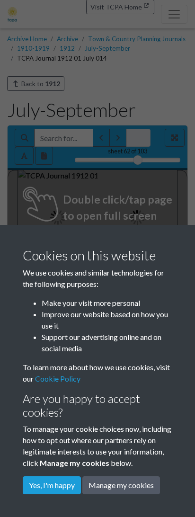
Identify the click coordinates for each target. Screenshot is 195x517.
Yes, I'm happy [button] (52, 485)
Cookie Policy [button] (57, 378)
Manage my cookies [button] (121, 485)
